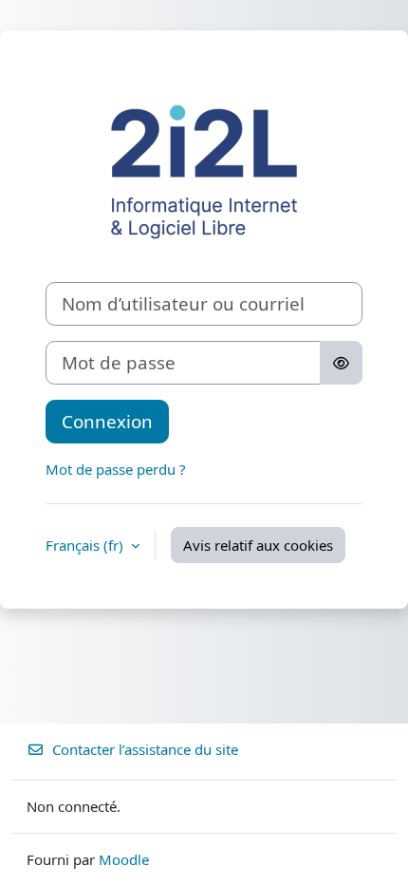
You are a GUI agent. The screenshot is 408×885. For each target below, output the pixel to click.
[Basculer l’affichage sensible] (341, 363)
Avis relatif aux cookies (258, 545)
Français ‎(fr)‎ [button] (86, 545)
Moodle (124, 859)
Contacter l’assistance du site (145, 749)
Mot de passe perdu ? (116, 469)
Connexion (107, 421)
